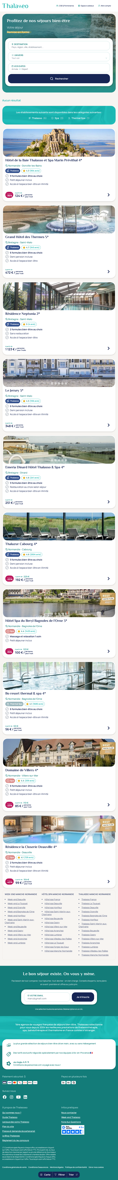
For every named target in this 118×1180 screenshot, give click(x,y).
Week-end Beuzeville (17, 926)
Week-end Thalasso (70, 1117)
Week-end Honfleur (16, 915)
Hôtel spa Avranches (54, 930)
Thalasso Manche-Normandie (95, 955)
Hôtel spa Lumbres (53, 934)
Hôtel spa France (52, 899)
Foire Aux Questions (71, 1121)
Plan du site (8, 1126)
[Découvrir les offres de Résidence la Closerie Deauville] (108, 881)
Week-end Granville (16, 907)
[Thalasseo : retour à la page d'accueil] (15, 6)
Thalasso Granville (89, 911)
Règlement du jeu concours (15, 1140)
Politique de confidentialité (76, 1167)
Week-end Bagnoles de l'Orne (21, 911)
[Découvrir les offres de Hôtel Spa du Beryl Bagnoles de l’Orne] (108, 651)
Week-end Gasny (15, 930)
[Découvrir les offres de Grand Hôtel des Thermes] (108, 271)
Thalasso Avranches (90, 942)
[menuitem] (64, 6)
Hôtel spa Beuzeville (54, 918)
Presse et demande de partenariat (18, 1131)
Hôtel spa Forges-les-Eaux (57, 946)
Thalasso (39, 118)
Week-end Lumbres (16, 942)
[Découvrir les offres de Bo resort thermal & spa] (108, 728)
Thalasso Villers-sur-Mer (92, 938)
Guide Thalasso (9, 1117)
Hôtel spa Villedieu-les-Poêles (58, 938)
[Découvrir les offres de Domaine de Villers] (108, 804)
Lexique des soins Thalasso (15, 1121)
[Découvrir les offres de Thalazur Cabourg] (108, 578)
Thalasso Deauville (89, 907)
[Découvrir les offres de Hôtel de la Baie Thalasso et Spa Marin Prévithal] (108, 194)
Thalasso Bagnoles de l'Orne (94, 915)
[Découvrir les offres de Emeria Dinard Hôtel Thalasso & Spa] (108, 501)
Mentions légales (56, 1167)
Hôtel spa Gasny (52, 922)
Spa (59, 118)
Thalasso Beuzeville (90, 930)
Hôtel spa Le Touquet (54, 942)
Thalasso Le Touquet (90, 903)
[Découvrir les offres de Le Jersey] (108, 425)
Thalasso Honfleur (89, 919)
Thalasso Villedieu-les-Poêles (94, 950)
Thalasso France (88, 899)
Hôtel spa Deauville (53, 903)
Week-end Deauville (17, 899)
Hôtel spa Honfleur (53, 907)
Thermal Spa (81, 118)
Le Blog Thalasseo (11, 1135)
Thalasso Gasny (88, 934)
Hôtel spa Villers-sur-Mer (56, 926)
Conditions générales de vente (14, 1167)
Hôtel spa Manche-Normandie (58, 950)
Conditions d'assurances (38, 1167)
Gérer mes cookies (96, 1167)
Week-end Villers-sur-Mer (19, 934)
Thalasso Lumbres (89, 946)
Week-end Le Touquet (18, 903)
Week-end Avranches (17, 938)
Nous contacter (69, 1112)
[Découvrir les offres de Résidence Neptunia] (108, 348)
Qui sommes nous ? (11, 1112)
